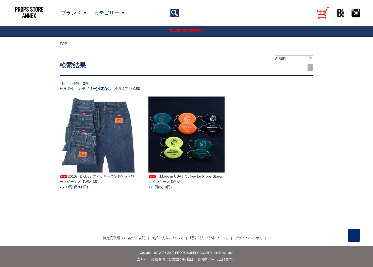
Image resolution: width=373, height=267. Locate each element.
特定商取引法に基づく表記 (124, 238)
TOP (63, 44)
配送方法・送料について (209, 238)
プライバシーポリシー (252, 238)
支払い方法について (167, 238)
